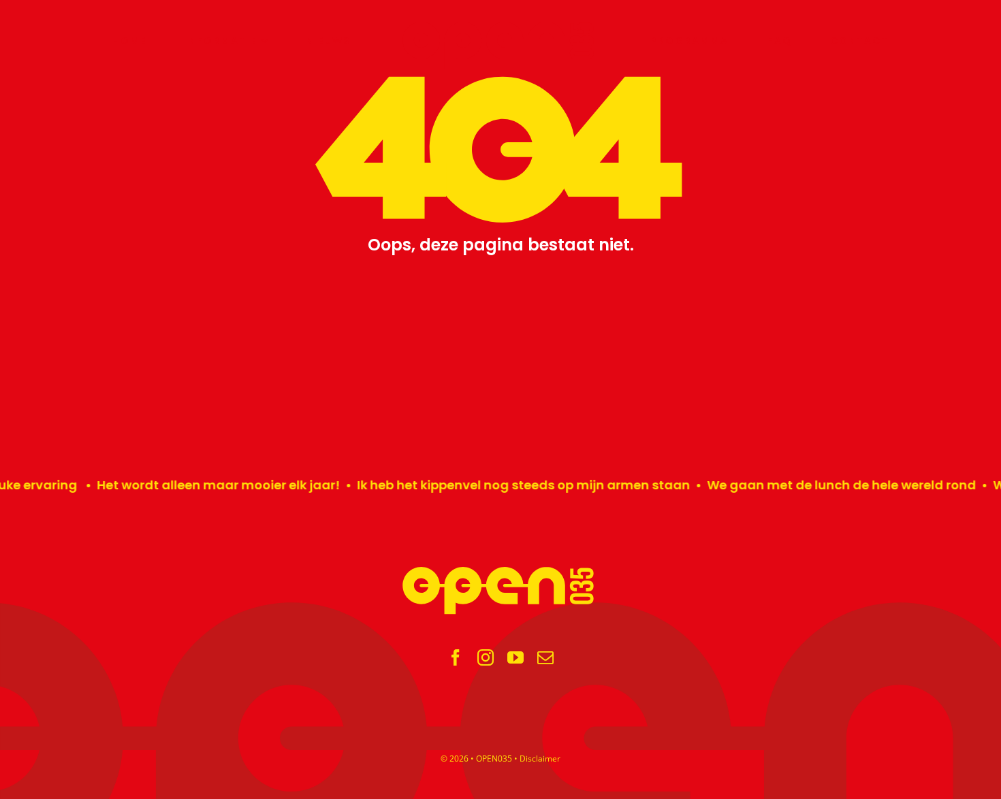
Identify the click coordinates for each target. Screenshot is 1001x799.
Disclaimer (540, 758)
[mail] (545, 657)
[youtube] (515, 657)
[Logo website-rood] (500, 25)
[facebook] (455, 657)
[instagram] (485, 657)
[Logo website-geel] (500, 571)
